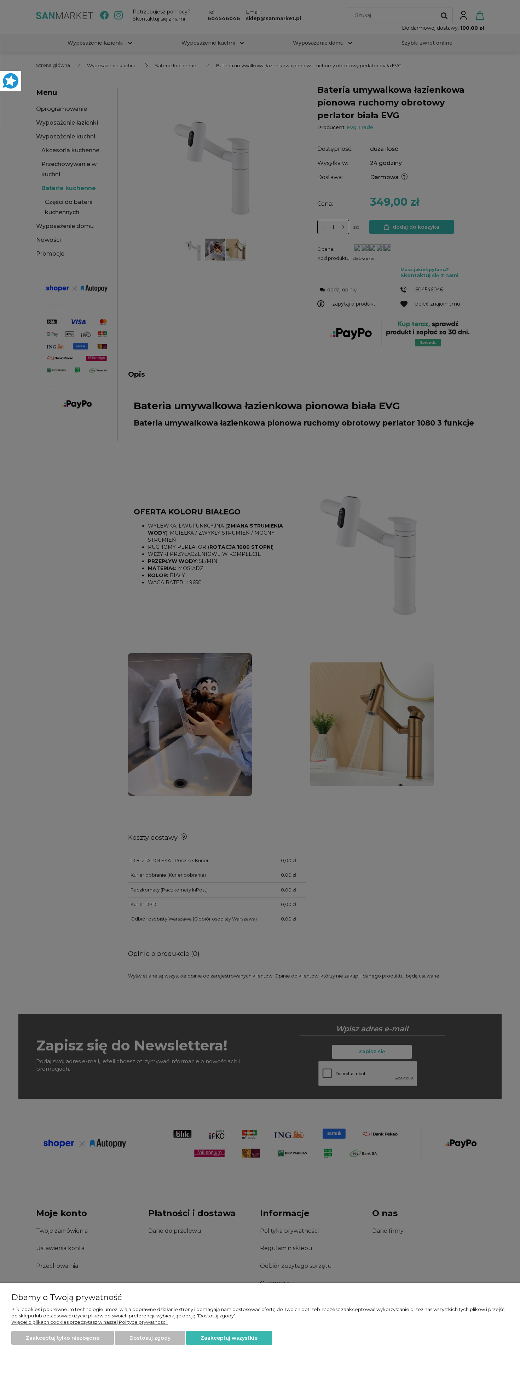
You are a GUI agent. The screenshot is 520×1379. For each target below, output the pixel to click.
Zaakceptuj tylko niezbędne (62, 1338)
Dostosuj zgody (150, 1338)
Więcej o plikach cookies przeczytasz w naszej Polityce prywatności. (89, 1322)
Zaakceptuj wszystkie (229, 1338)
